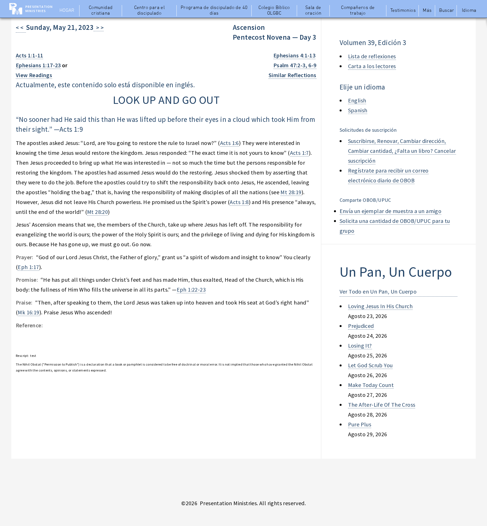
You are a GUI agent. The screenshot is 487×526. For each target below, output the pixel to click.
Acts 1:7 (299, 152)
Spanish (358, 110)
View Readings (34, 75)
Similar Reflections (292, 75)
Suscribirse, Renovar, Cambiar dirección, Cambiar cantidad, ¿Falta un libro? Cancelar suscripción (402, 150)
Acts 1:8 (239, 201)
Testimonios (403, 11)
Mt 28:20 (97, 211)
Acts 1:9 (71, 129)
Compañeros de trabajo (358, 10)
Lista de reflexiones (372, 56)
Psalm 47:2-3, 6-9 (294, 65)
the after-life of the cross (381, 404)
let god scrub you (370, 365)
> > (99, 27)
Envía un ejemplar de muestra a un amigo (391, 210)
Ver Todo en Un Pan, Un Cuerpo (378, 291)
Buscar (446, 11)
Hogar (66, 11)
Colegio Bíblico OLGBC (274, 10)
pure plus (359, 424)
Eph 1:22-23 (191, 289)
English (357, 100)
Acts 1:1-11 (29, 55)
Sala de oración (313, 10)
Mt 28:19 (290, 192)
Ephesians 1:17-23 (38, 65)
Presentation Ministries (39, 9)
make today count (371, 384)
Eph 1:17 (28, 266)
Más (427, 11)
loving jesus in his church (380, 306)
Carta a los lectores (372, 66)
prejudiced (361, 325)
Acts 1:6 (229, 142)
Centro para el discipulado (149, 10)
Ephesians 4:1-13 (294, 55)
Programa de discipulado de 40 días (214, 10)
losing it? (360, 345)
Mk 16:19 (28, 312)
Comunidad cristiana (101, 10)
